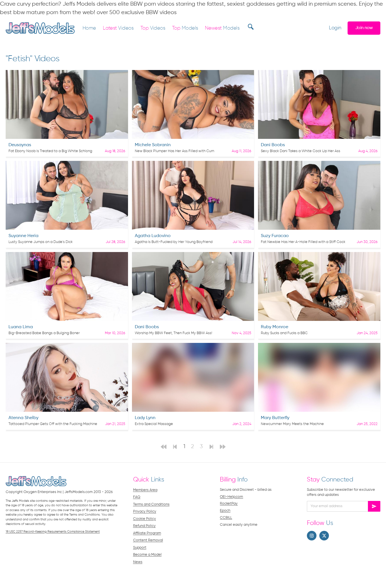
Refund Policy (144, 526)
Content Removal (148, 540)
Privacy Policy (144, 511)
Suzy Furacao (275, 236)
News (137, 562)
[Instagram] (311, 535)
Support (139, 547)
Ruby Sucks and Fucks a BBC (284, 333)
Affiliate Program (147, 533)
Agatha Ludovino (153, 236)
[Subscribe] (374, 506)
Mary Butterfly (275, 418)
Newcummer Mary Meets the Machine (292, 424)
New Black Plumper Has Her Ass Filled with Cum (174, 151)
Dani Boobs (273, 145)
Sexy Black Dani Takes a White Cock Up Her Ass (300, 151)
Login (335, 28)
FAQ (136, 497)
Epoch (225, 511)
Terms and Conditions (151, 504)
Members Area (145, 490)
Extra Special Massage (154, 424)
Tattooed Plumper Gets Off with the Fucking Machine (52, 424)
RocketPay (229, 503)
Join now (364, 27)
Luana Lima (20, 327)
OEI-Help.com (231, 497)
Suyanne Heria (23, 236)
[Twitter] (324, 535)
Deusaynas (19, 145)
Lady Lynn (145, 418)
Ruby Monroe (274, 327)
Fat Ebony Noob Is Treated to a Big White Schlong (50, 151)
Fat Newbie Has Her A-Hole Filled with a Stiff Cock (303, 242)
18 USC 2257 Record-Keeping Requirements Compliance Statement (53, 531)
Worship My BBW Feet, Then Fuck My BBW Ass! (173, 333)
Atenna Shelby (23, 418)
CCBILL (226, 518)
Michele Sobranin (153, 145)
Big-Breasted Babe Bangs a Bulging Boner (44, 333)
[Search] (249, 26)
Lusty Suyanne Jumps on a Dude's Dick (40, 242)
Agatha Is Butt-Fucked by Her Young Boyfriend (173, 242)
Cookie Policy (144, 519)
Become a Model (147, 555)
